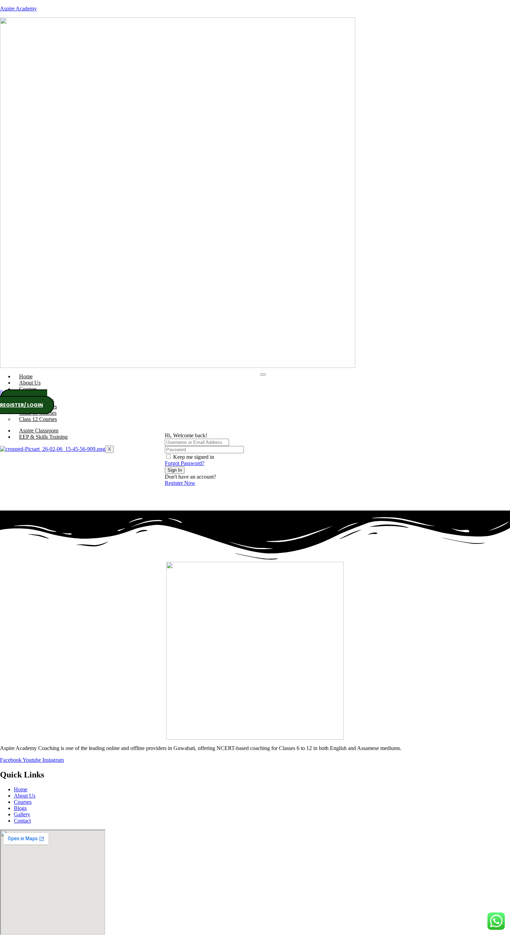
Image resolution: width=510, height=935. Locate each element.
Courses (28, 389)
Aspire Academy (18, 8)
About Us (30, 383)
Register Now (180, 483)
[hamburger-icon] (263, 374)
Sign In (175, 470)
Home (26, 376)
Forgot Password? (184, 463)
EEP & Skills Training (43, 437)
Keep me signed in (193, 457)
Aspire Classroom (38, 430)
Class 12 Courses (38, 419)
